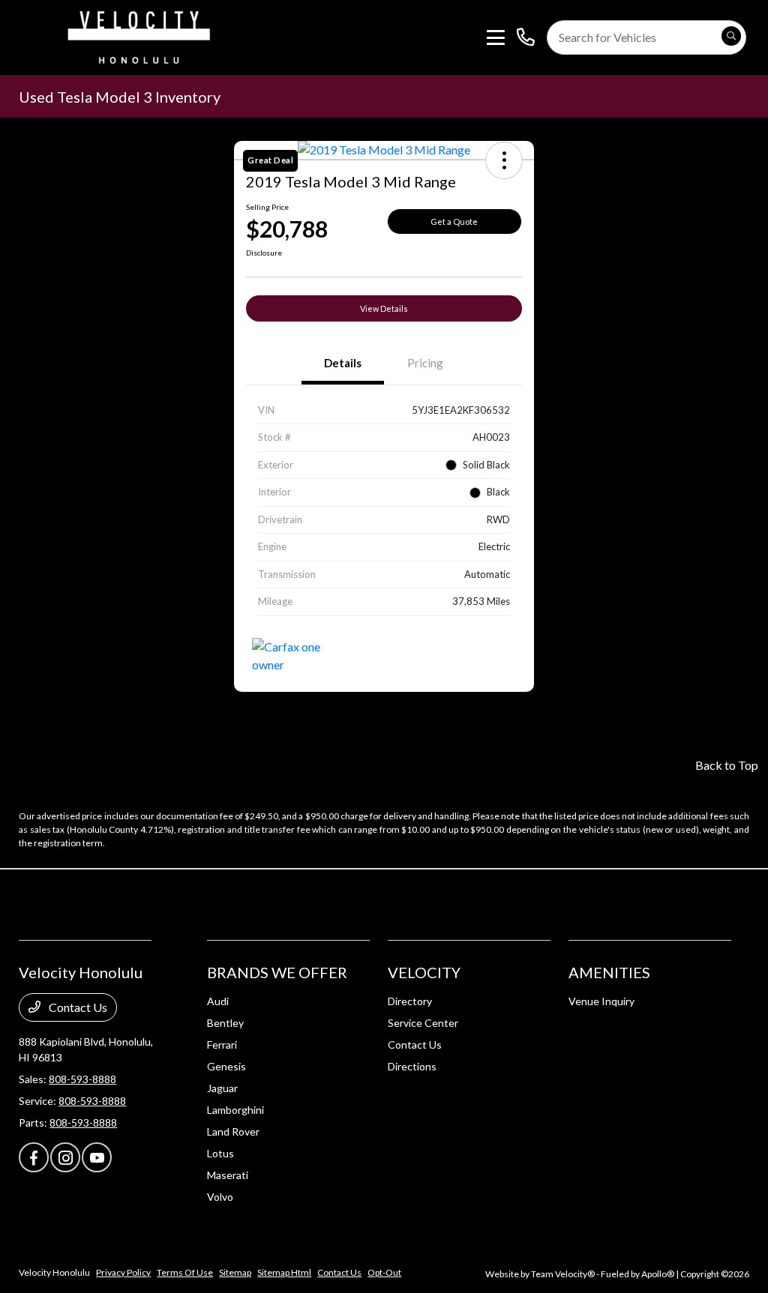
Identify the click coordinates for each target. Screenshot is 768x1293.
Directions (412, 1066)
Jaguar (222, 1088)
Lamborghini (235, 1109)
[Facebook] (34, 1157)
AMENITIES (609, 972)
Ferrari (222, 1044)
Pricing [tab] (425, 363)
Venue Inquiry (601, 1001)
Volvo (220, 1196)
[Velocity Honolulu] (137, 35)
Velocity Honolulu (54, 1272)
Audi (218, 1001)
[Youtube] (97, 1157)
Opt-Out (384, 1272)
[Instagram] (65, 1157)
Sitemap (235, 1272)
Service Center (423, 1022)
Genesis (226, 1066)
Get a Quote (454, 221)
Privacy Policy (123, 1272)
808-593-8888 (82, 1079)
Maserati (227, 1175)
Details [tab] (343, 363)
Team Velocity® (563, 1274)
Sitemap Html (284, 1272)
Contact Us (76, 1007)
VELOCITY (424, 972)
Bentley (225, 1022)
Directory (410, 1001)
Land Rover (233, 1131)
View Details (384, 308)
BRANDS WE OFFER (277, 972)
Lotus (220, 1153)
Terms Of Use (185, 1272)
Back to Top (726, 765)
